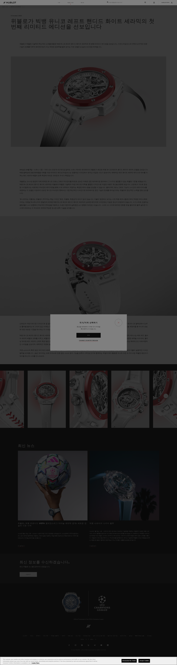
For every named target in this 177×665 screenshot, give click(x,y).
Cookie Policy (35, 663)
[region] (88, 661)
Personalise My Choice (129, 660)
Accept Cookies (144, 660)
